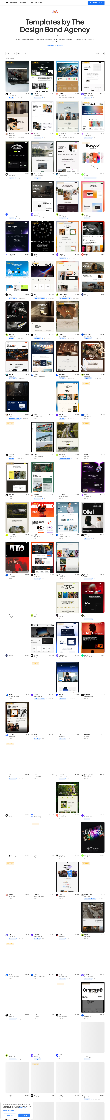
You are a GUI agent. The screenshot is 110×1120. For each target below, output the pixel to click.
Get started (96, 3)
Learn (31, 3)
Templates (60, 45)
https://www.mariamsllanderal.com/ (55, 36)
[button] (23, 3)
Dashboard (13, 3)
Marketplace (50, 45)
